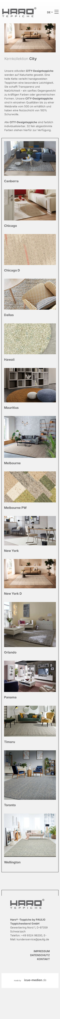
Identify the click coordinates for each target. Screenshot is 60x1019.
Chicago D (30, 255)
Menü (56, 12)
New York (30, 537)
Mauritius (30, 391)
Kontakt (43, 959)
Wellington (30, 841)
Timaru (30, 727)
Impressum (42, 951)
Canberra (30, 164)
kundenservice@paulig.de (33, 939)
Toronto (30, 781)
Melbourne (30, 443)
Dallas (30, 300)
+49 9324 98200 (31, 935)
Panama (30, 682)
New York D (30, 580)
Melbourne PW (30, 493)
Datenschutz (40, 955)
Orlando (30, 630)
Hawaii (30, 345)
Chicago (30, 211)
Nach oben (47, 1014)
